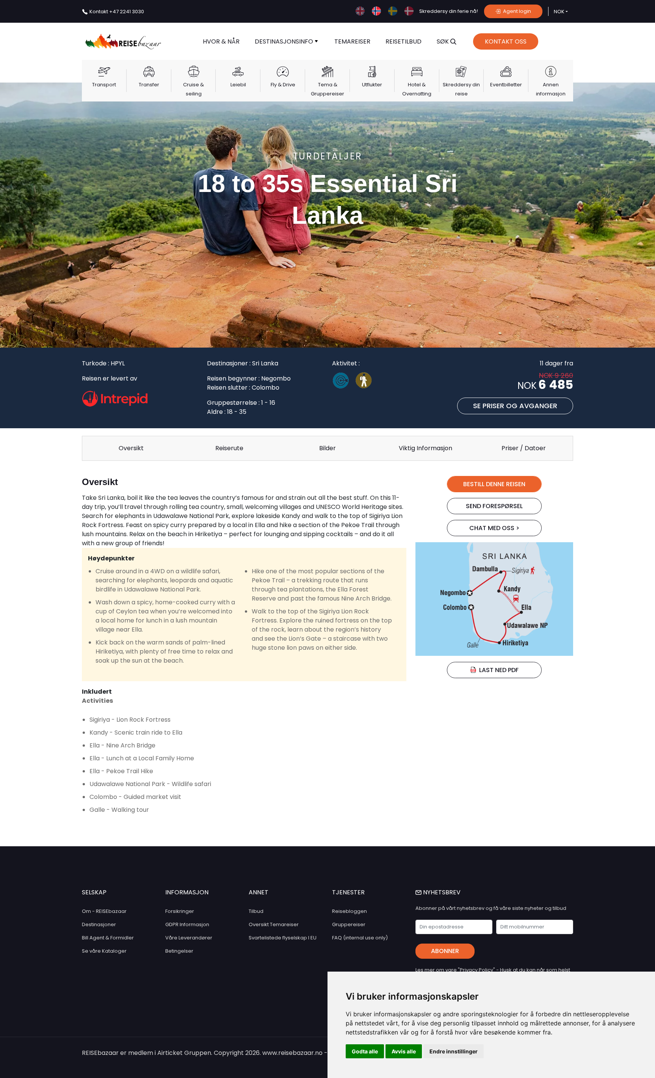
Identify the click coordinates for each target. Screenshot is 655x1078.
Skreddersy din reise (461, 89)
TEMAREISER (352, 41)
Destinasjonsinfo (285, 41)
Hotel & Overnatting (416, 89)
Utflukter (372, 84)
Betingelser (179, 951)
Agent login (516, 11)
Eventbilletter (506, 84)
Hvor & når (221, 41)
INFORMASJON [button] (186, 892)
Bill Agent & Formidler (108, 937)
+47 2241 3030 (116, 11)
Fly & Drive (283, 84)
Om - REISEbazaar (104, 911)
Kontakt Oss (506, 41)
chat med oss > (494, 528)
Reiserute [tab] (229, 448)
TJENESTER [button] (348, 892)
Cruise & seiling (193, 89)
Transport (104, 84)
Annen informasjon (551, 89)
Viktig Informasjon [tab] (425, 448)
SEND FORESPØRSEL (494, 506)
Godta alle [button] (365, 1051)
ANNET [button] (258, 892)
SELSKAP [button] (94, 892)
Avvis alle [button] (404, 1051)
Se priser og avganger (515, 405)
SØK (443, 41)
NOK (559, 11)
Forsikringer (179, 911)
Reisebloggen (349, 911)
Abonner (445, 951)
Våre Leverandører (188, 937)
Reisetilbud (403, 41)
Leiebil (238, 84)
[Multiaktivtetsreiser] (343, 382)
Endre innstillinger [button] (453, 1051)
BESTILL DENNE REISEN (494, 484)
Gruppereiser (348, 924)
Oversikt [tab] (131, 448)
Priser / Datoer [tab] (523, 448)
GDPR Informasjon (187, 924)
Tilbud (256, 911)
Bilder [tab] (327, 448)
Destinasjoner (99, 924)
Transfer (149, 84)
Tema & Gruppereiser (327, 89)
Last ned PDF (499, 670)
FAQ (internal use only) (360, 937)
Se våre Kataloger (104, 951)
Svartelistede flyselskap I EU (283, 937)
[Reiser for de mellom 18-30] (366, 382)
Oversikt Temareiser (274, 924)
